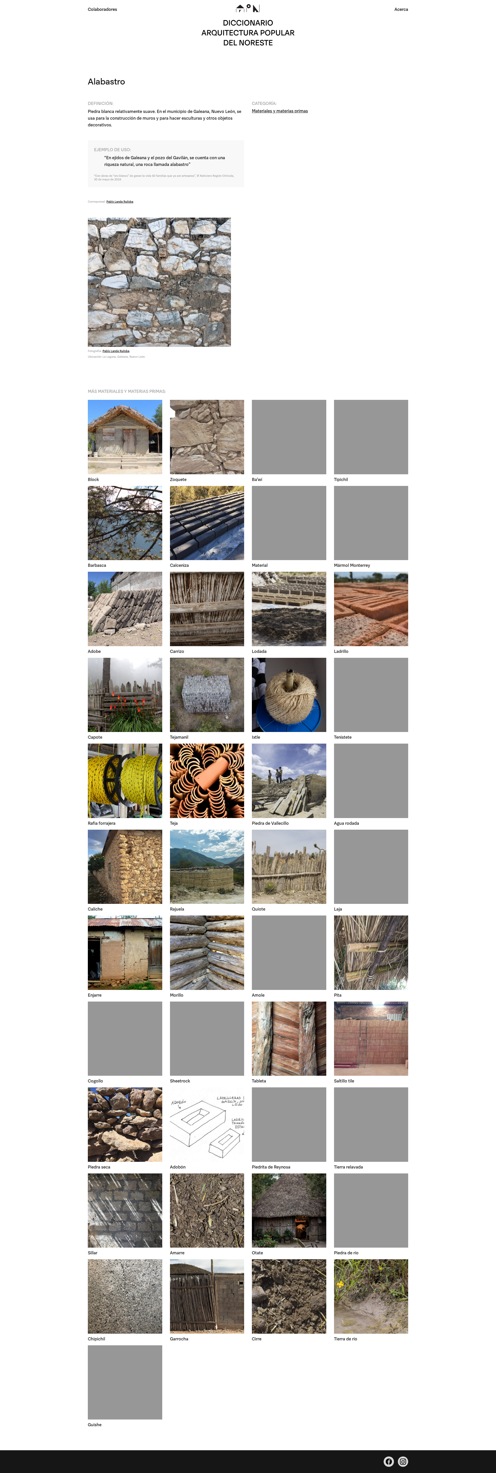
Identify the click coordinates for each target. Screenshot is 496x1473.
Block (93, 479)
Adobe (94, 651)
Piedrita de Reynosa (271, 1166)
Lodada (259, 651)
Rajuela (177, 908)
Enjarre (95, 994)
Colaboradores (102, 9)
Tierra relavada (348, 1166)
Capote (95, 736)
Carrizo (177, 651)
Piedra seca (99, 1166)
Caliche (95, 908)
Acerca (401, 9)
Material (260, 565)
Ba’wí (257, 479)
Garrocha (179, 1338)
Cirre (256, 1338)
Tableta (259, 1080)
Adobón (177, 1166)
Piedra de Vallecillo (270, 823)
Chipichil (96, 1338)
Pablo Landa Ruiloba (119, 201)
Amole (258, 994)
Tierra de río (345, 1338)
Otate (257, 1252)
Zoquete (178, 479)
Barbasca (97, 565)
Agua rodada (346, 823)
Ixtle (256, 736)
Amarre (177, 1252)
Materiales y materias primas (280, 110)
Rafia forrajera (101, 823)
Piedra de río (346, 1252)
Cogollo (95, 1080)
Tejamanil (179, 736)
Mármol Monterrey (352, 565)
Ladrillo (341, 651)
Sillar (92, 1252)
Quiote (258, 908)
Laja (338, 908)
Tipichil (341, 479)
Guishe (95, 1424)
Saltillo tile (344, 1080)
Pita (338, 994)
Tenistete (343, 736)
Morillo (176, 994)
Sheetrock (180, 1080)
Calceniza (179, 565)
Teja (174, 823)
